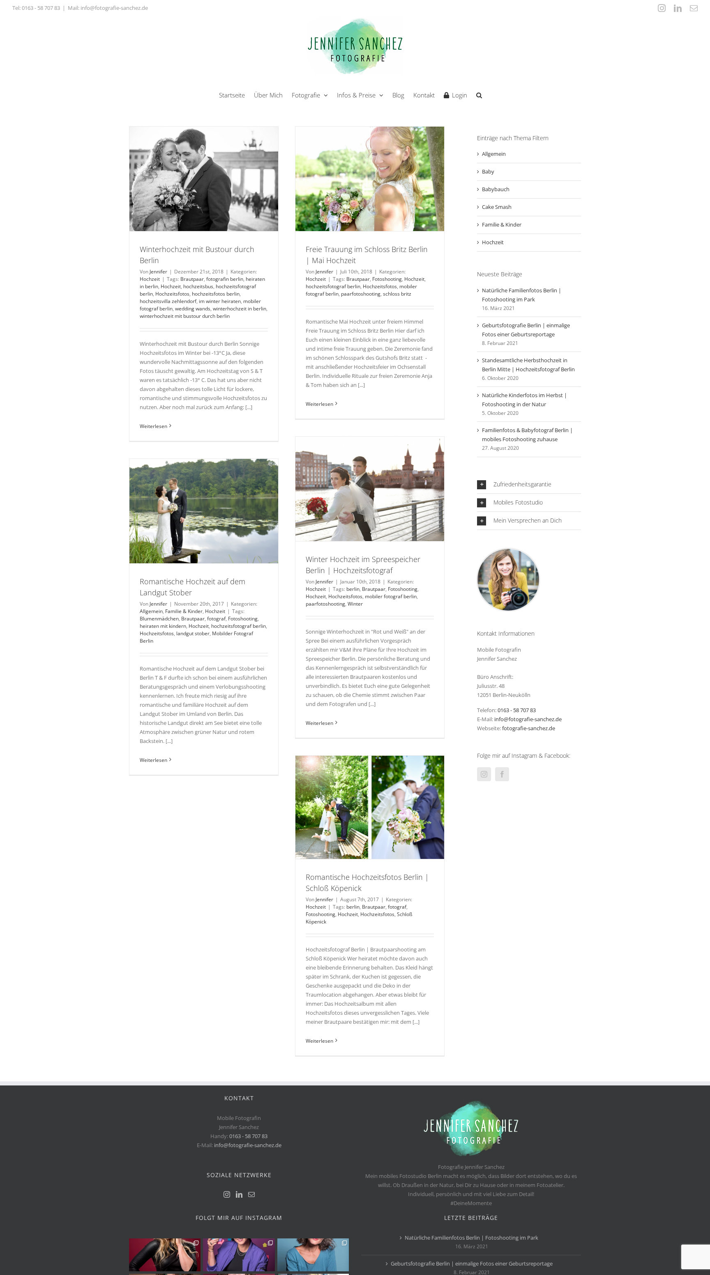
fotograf (216, 618)
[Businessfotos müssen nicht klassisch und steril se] (238, 1254)
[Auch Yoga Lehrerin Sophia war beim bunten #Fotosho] (313, 1254)
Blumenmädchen (159, 618)
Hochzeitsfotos (172, 293)
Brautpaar (192, 278)
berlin (353, 588)
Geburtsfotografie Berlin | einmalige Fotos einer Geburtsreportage (472, 1263)
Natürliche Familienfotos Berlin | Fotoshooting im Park (471, 1237)
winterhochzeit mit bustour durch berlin (185, 315)
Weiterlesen (153, 426)
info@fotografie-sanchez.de (528, 719)
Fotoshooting (387, 278)
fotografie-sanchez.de (528, 728)
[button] (479, 94)
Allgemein (151, 611)
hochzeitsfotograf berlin (333, 286)
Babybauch (495, 189)
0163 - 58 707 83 (41, 8)
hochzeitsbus (198, 286)
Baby (488, 171)
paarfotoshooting (360, 293)
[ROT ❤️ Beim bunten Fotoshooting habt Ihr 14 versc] (165, 1254)
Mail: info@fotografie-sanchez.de (108, 8)
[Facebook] (502, 774)
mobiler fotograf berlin (391, 596)
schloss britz (397, 293)
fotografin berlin (224, 278)
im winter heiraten (220, 301)
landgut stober (193, 633)
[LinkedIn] (239, 1194)
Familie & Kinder (184, 611)
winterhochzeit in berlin (239, 308)
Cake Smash (497, 207)
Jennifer (158, 271)
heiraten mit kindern (163, 625)
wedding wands (192, 308)
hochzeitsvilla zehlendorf (168, 301)
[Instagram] (484, 774)
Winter (355, 603)
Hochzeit (150, 278)
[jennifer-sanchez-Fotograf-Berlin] (508, 551)
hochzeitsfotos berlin (216, 293)
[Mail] (251, 1194)
